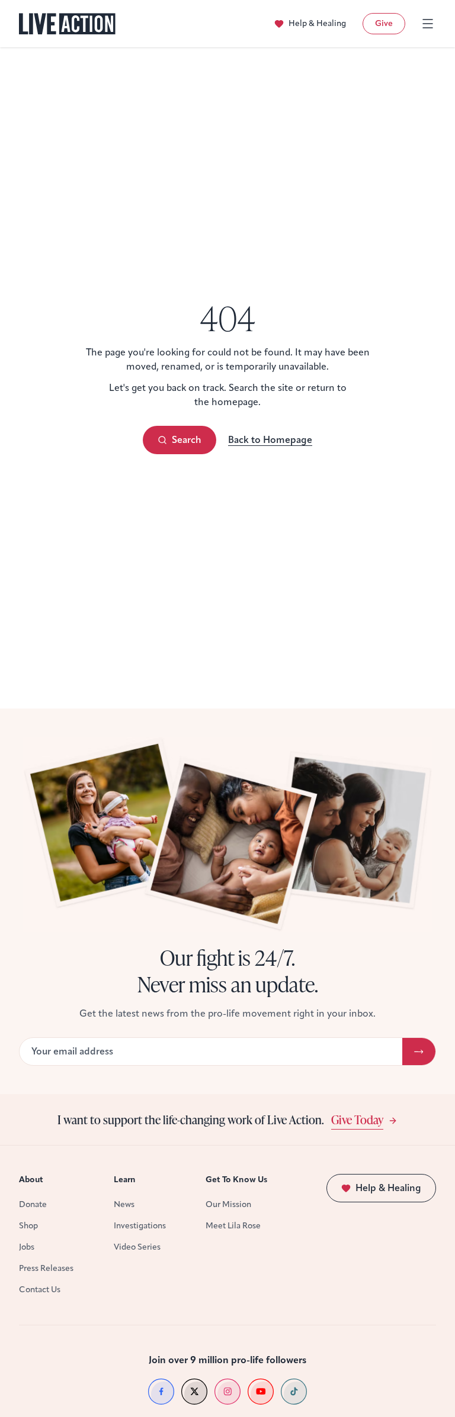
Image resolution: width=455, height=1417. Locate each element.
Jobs (26, 1247)
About (31, 1180)
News (124, 1204)
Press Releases (46, 1268)
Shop (28, 1226)
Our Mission (228, 1204)
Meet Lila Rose (233, 1226)
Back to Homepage (270, 439)
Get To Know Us (236, 1180)
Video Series (137, 1247)
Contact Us (39, 1290)
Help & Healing (317, 23)
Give (384, 23)
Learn (125, 1180)
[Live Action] (67, 24)
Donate (33, 1204)
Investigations (140, 1226)
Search (186, 439)
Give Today (357, 1119)
